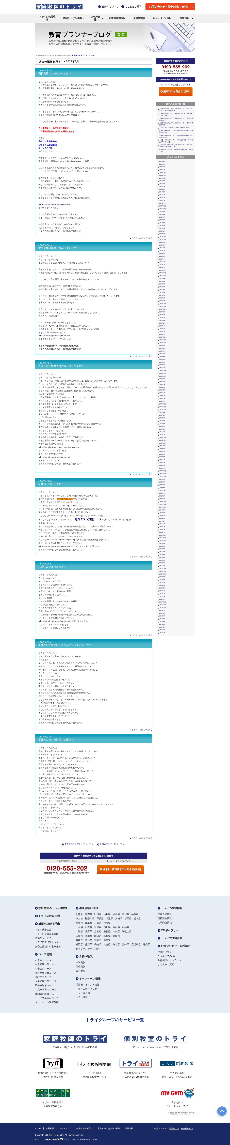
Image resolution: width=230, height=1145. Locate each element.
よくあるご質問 (166, 964)
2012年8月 (162, 579)
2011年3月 (162, 627)
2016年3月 (162, 462)
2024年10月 (162, 178)
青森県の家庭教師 (63, 55)
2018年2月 (162, 398)
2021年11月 (162, 273)
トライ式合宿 (83, 993)
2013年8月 (162, 546)
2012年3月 (162, 593)
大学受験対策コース (45, 981)
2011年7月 (162, 616)
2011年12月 (162, 602)
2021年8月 (162, 281)
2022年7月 (162, 250)
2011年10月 (162, 607)
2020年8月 (162, 314)
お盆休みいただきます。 (52, 566)
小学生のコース (43, 960)
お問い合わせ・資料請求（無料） (169, 6)
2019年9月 (162, 345)
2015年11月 (162, 474)
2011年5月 (162, 621)
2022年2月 (162, 264)
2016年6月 (162, 454)
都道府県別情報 (117, 18)
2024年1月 (162, 200)
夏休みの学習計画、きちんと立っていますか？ (64, 644)
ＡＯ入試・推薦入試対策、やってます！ (61, 366)
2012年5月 (162, 588)
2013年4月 (162, 557)
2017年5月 (162, 423)
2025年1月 (162, 170)
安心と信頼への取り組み (48, 946)
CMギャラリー (169, 930)
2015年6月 (162, 487)
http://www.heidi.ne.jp (88, 1139)
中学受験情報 (165, 914)
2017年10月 (162, 409)
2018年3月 (162, 395)
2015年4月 (162, 493)
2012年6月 (162, 585)
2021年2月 (162, 298)
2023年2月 (162, 231)
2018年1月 (162, 401)
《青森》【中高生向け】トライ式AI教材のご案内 (174, 127)
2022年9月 (162, 245)
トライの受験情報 (171, 908)
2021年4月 (162, 292)
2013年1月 (162, 566)
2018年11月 (162, 373)
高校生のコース (43, 977)
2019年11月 (162, 340)
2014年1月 (162, 532)
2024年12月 (162, 172)
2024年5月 (162, 192)
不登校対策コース (44, 985)
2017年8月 (162, 415)
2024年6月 (162, 189)
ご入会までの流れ (167, 956)
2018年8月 (162, 382)
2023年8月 (162, 214)
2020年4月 (162, 326)
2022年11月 (162, 239)
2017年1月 (162, 434)
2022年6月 (162, 253)
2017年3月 (162, 429)
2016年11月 (162, 440)
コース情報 (95, 18)
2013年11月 (162, 538)
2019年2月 (162, 365)
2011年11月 (162, 605)
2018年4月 (162, 393)
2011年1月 (162, 633)
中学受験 (80, 962)
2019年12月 (162, 337)
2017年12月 (162, 404)
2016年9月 (162, 446)
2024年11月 (162, 175)
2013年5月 (162, 554)
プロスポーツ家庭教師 (47, 1002)
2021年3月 (162, 295)
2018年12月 (162, 370)
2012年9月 (162, 577)
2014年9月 (162, 510)
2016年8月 (162, 448)
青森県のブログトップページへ (78, 844)
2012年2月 (162, 596)
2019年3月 (162, 362)
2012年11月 (162, 571)
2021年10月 (162, 276)
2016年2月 (162, 465)
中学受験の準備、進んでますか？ (57, 248)
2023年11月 (162, 206)
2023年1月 (162, 234)
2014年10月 (162, 507)
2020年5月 (162, 323)
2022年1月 (162, 267)
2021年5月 (162, 290)
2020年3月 (162, 328)
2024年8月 (162, 184)
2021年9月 (162, 278)
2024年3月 (162, 198)
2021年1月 (162, 301)
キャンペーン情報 (162, 18)
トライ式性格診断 (171, 938)
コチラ (42, 716)
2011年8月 (162, 613)
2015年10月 (162, 476)
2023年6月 (162, 220)
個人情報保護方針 (84, 1128)
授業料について (166, 952)
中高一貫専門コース (45, 989)
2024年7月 (162, 186)
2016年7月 (162, 451)
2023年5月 (162, 222)
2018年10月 (162, 376)
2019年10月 (162, 342)
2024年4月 (162, 195)
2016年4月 (162, 460)
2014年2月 (162, 529)
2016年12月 (162, 437)
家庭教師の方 (187, 1128)
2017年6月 (162, 420)
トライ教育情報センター (48, 942)
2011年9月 (162, 610)
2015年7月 (162, 485)
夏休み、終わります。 (51, 484)
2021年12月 (162, 270)
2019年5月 (162, 356)
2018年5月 (162, 390)
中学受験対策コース (45, 964)
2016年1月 (162, 468)
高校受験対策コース (45, 972)
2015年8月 (162, 482)
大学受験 (80, 970)
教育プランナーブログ (87, 948)
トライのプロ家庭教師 (47, 933)
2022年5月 (162, 256)
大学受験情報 (165, 922)
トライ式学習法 (43, 929)
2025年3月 (162, 164)
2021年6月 (162, 287)
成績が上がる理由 (72, 18)
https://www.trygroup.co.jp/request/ (54, 204)
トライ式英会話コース (47, 998)
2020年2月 (162, 331)
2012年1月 (162, 599)
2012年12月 (162, 568)
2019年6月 (162, 354)
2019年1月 (162, 368)
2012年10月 (162, 574)
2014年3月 (162, 527)
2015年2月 (162, 499)
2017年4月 (162, 426)
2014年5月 (162, 521)
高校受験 (80, 966)
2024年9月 (162, 181)
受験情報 (184, 18)
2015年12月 (162, 471)
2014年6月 (162, 518)
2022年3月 (162, 262)
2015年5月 (162, 490)
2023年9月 (162, 211)
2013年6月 (162, 552)
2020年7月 (162, 317)
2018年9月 (162, 379)
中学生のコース (43, 968)
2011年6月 (162, 619)
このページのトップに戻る (142, 238)
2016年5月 (162, 457)
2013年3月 (162, 560)
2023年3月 (162, 228)
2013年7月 (162, 549)
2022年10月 (162, 242)
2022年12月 (162, 236)
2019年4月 (162, 359)
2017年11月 (162, 407)
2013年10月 (162, 540)
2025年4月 (162, 161)
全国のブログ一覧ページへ (112, 844)
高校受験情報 (165, 918)
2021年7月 (162, 284)
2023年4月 (162, 225)
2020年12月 (162, 303)
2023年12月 (162, 203)
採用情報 (129, 1128)
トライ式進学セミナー (87, 988)
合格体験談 (139, 18)
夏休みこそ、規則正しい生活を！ (57, 739)
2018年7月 (162, 384)
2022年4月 (162, 259)
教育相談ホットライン (169, 960)
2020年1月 (162, 334)
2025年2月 (162, 167)
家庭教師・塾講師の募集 (109, 1128)
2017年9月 (162, 412)
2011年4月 (162, 624)
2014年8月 (162, 513)
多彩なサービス (43, 938)
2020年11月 (162, 306)
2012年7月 (162, 582)
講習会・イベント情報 (87, 984)
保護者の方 (174, 1128)
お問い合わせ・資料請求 (175, 945)
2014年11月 (162, 504)
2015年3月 (162, 496)
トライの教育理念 (47, 18)
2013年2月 (162, 563)
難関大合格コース (44, 993)
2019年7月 (162, 351)
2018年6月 (162, 387)
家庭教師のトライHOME (45, 55)
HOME (38, 1128)
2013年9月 (162, 543)
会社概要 (50, 1128)
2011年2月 (162, 630)
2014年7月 (162, 515)
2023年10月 (162, 209)
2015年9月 (162, 479)
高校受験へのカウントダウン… (56, 73)
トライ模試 (82, 997)
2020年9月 (162, 312)
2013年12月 (162, 535)
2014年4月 (162, 524)
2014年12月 (162, 501)
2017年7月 (162, 418)
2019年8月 (162, 348)
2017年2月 (162, 432)
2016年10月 (162, 443)
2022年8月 (162, 248)
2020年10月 (162, 309)
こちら (42, 821)
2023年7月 (162, 217)
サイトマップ (65, 1128)
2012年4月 (162, 591)
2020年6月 (162, 320)
